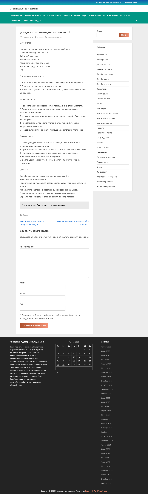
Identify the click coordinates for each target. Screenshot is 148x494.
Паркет (25, 215)
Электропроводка (32, 20)
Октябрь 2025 (106, 385)
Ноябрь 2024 (106, 432)
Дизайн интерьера (32, 15)
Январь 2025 (106, 423)
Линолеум (101, 108)
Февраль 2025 (107, 419)
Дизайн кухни (103, 79)
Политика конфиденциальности (108, 2)
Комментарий (27, 247)
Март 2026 (105, 368)
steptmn (40, 37)
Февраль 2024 (107, 470)
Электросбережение (106, 186)
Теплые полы (102, 162)
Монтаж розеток (104, 123)
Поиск (99, 31)
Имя (22, 283)
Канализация (102, 94)
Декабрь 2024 (107, 428)
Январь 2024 (106, 475)
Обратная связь (130, 2)
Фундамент (16, 20)
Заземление (102, 89)
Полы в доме (95, 15)
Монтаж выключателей (107, 113)
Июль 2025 (105, 398)
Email (23, 293)
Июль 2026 (105, 351)
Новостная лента (104, 133)
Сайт (22, 304)
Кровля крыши (54, 15)
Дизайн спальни (104, 84)
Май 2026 (105, 360)
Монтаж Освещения (106, 118)
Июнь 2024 (105, 453)
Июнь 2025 (105, 402)
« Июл (58, 373)
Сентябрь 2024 (107, 441)
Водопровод (102, 59)
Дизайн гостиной (104, 69)
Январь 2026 (106, 377)
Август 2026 (106, 347)
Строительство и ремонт (24, 8)
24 (58, 365)
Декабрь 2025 (107, 381)
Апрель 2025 (106, 411)
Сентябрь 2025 (107, 389)
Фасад (127, 15)
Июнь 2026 (105, 355)
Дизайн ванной (103, 64)
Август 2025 (106, 394)
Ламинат (100, 103)
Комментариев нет (55, 37)
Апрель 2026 (106, 364)
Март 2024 (105, 466)
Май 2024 (105, 458)
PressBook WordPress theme (96, 491)
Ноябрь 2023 (106, 483)
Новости (68, 15)
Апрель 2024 (106, 462)
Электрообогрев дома (107, 177)
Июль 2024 (105, 449)
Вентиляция (16, 15)
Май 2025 (105, 406)
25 (63, 365)
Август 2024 (106, 445)
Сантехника (112, 15)
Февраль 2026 (107, 372)
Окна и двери (80, 15)
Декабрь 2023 (107, 479)
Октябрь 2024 (106, 436)
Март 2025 (105, 415)
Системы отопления (106, 157)
